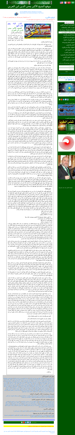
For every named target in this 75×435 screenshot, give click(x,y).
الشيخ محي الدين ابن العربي (67, 25)
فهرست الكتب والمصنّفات (67, 27)
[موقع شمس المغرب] (66, 125)
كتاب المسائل (37, 391)
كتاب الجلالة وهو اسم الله (49, 378)
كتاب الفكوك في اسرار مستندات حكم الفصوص (29, 401)
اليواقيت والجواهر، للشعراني (48, 395)
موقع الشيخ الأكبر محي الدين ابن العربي (29, 6)
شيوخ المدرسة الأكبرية (68, 37)
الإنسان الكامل (19, 415)
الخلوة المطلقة (51, 416)
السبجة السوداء (34, 415)
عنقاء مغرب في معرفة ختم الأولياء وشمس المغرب (21, 379)
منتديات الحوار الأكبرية (68, 57)
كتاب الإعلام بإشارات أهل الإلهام (28, 391)
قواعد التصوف (25, 411)
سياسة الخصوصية (45, 431)
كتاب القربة (27, 389)
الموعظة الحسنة (39, 416)
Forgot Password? (64, 73)
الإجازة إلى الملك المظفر (35, 385)
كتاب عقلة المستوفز (18, 381)
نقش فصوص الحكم (42, 401)
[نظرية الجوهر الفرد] (66, 142)
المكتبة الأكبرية (50, 17)
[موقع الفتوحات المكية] (66, 110)
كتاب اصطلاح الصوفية (9, 381)
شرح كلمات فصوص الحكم (10, 405)
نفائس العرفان (7, 415)
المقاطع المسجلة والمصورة (67, 55)
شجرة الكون (33, 416)
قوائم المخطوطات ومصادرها (67, 30)
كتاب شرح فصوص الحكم (43, 402)
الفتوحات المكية (43, 383)
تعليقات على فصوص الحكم (21, 405)
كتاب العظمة (17, 386)
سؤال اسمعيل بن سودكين (45, 391)
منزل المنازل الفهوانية (9, 389)
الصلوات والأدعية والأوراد (68, 47)
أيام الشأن (32, 389)
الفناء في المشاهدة (44, 389)
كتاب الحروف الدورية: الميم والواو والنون (42, 387)
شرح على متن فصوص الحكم (14, 401)
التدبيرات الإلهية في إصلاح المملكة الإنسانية (40, 379)
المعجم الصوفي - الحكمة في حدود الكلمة (29, 397)
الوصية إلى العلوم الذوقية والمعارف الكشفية (17, 382)
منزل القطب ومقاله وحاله (19, 389)
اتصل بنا (32, 431)
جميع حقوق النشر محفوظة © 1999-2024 (22, 431)
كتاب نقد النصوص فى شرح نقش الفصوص (34, 405)
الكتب (53, 415)
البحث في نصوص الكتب (69, 23)
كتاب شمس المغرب (69, 52)
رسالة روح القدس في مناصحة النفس (26, 383)
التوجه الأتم (45, 416)
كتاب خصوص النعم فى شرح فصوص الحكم (31, 404)
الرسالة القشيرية (31, 411)
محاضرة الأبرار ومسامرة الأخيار (24, 385)
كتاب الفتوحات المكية (69, 40)
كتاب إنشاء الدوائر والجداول (49, 381)
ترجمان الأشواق (25, 378)
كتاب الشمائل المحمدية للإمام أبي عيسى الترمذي (45, 411)
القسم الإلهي (37, 389)
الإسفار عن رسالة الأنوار (42, 415)
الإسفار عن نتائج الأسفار (16, 387)
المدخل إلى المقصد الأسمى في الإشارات (46, 390)
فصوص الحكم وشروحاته (68, 42)
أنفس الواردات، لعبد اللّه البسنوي (26, 395)
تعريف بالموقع (51, 431)
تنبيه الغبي (28, 415)
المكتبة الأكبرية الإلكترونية (68, 32)
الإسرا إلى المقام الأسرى (27, 381)
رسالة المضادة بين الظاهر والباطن (14, 390)
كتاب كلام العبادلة (8, 379)
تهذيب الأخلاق (13, 415)
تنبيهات (24, 415)
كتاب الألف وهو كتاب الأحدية (25, 386)
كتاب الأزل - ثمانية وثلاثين (13, 383)
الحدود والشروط (38, 431)
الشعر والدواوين (70, 45)
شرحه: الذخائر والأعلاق (18, 378)
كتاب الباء (12, 386)
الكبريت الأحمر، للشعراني (37, 395)
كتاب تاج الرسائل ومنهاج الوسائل (33, 382)
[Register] (71, 73)
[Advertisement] (66, 12)
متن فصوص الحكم (50, 401)
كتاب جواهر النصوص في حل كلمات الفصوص (29, 402)
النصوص (49, 415)
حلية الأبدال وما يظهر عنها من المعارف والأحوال (40, 386)
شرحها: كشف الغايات (33, 378)
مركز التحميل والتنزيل (68, 35)
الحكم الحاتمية (51, 389)
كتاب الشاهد (8, 387)
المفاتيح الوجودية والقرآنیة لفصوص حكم (46, 406)
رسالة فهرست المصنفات (45, 385)
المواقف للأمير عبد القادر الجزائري (44, 397)
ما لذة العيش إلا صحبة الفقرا (26, 390)
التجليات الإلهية (40, 378)
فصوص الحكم (36, 383)
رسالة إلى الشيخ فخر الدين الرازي (27, 387)
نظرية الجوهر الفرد (69, 50)
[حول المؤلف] (66, 167)
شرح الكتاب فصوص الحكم (15, 402)
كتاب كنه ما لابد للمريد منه (38, 381)
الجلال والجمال (35, 390)
